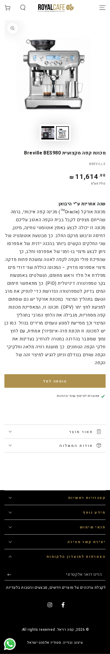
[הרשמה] (7, 574)
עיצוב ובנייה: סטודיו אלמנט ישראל (55, 642)
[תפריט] (102, 8)
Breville (97, 164)
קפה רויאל (65, 629)
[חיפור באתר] (23, 8)
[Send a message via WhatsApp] (10, 644)
